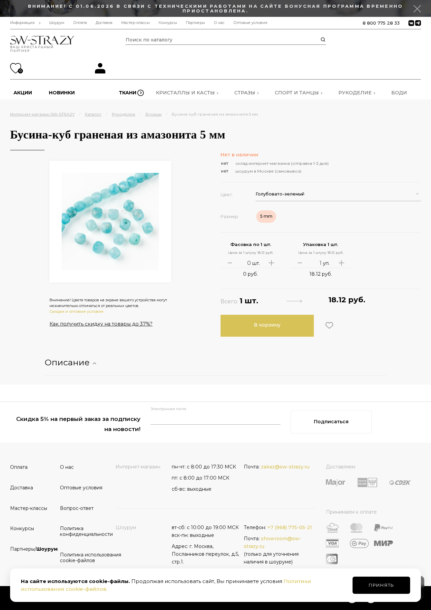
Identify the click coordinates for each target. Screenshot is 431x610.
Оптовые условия (250, 23)
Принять (381, 585)
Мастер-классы (135, 23)
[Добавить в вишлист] (328, 325)
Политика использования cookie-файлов (82, 557)
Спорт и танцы (297, 93)
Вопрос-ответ (77, 508)
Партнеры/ (32, 549)
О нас (219, 23)
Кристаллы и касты (185, 93)
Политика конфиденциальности (82, 531)
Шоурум (56, 23)
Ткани (127, 93)
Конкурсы (168, 23)
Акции (22, 93)
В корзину (267, 325)
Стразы (244, 93)
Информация (22, 23)
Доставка (104, 23)
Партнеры (195, 23)
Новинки (62, 93)
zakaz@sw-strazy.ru (285, 467)
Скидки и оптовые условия (76, 311)
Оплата (80, 23)
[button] (338, 194)
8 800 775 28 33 (381, 23)
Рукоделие (355, 93)
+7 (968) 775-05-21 (289, 527)
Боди (399, 93)
